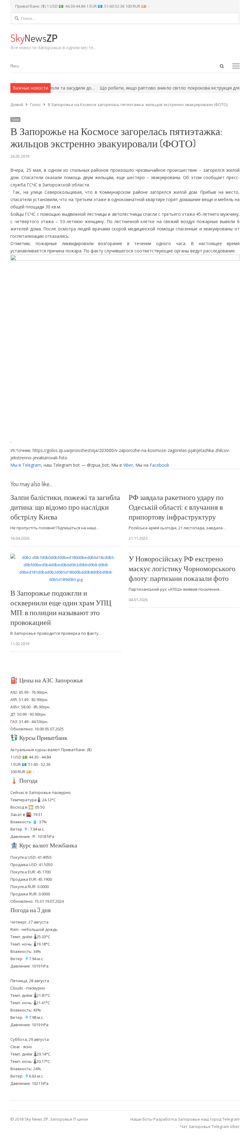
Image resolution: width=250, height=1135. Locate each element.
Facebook (159, 465)
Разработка (165, 1119)
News (33, 37)
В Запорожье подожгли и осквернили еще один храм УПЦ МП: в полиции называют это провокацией (60, 607)
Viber (128, 465)
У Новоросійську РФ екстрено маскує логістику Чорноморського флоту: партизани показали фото (182, 568)
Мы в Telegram (25, 465)
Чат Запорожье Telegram (204, 1126)
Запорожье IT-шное (69, 1119)
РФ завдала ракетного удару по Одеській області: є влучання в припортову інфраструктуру (176, 506)
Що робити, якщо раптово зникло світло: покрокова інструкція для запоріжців (163, 88)
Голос (15, 119)
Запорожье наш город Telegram (209, 1119)
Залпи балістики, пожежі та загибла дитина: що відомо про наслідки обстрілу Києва (65, 506)
